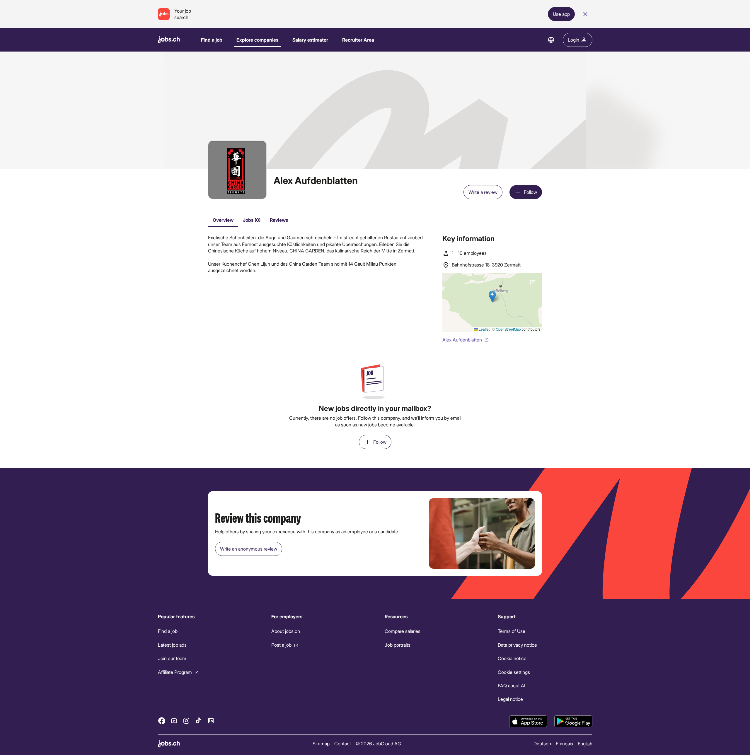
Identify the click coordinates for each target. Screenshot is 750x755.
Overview (223, 220)
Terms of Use (511, 631)
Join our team (172, 658)
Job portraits (397, 645)
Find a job (211, 39)
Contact (342, 743)
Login (573, 39)
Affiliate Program (175, 672)
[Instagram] (186, 721)
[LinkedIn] (211, 721)
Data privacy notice (517, 645)
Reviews (279, 220)
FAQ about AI (511, 685)
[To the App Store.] (528, 721)
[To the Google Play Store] (573, 721)
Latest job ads (172, 645)
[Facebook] (162, 721)
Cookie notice (512, 658)
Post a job (281, 645)
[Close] (585, 14)
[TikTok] (198, 721)
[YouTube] (174, 721)
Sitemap (320, 743)
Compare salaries (402, 631)
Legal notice (510, 699)
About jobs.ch (285, 631)
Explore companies (257, 39)
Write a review (482, 192)
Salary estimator (310, 39)
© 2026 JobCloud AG (378, 743)
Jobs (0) (251, 220)
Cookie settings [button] (514, 672)
